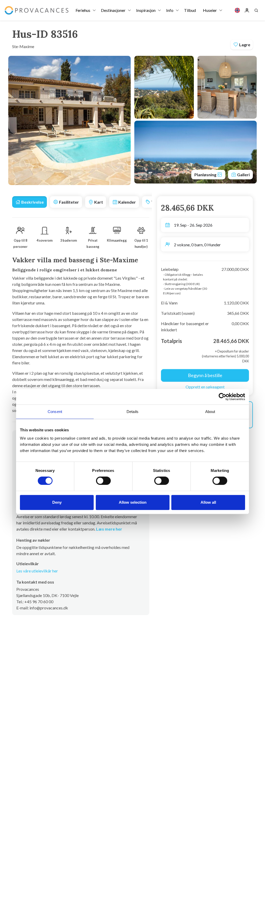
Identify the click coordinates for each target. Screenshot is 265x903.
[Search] (256, 10)
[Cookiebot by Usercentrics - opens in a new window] (222, 397)
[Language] (237, 10)
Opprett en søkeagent (205, 386)
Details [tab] (132, 411)
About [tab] (210, 411)
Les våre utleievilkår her (37, 570)
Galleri (243, 174)
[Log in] (247, 10)
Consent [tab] (55, 411)
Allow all (208, 502)
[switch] (103, 481)
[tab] (29, 202)
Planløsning (205, 174)
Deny (57, 502)
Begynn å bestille (205, 375)
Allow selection (132, 502)
